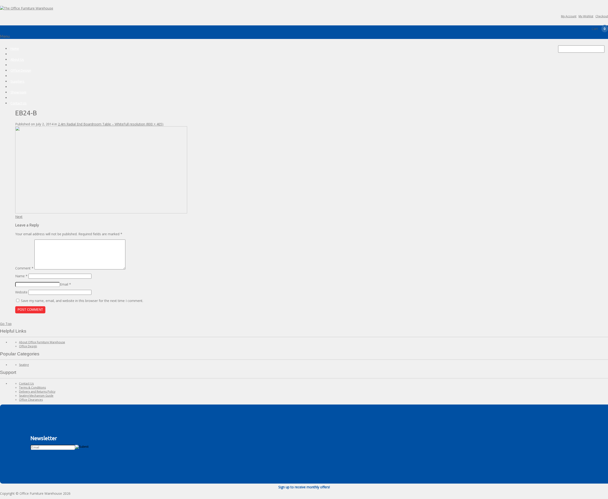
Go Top (6, 323)
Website (21, 292)
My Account (568, 16)
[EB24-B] (101, 212)
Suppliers (17, 81)
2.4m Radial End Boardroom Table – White (91, 124)
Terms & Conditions (32, 388)
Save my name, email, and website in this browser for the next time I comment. (82, 300)
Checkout (601, 16)
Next (19, 216)
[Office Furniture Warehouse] (26, 8)
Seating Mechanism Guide (36, 396)
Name (21, 276)
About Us (17, 59)
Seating (24, 365)
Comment (24, 268)
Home (14, 49)
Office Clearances (31, 400)
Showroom (18, 92)
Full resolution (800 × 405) (143, 124)
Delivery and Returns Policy (37, 392)
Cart (599, 28)
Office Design (20, 70)
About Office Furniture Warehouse (42, 342)
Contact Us (18, 103)
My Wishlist (586, 16)
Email (65, 284)
